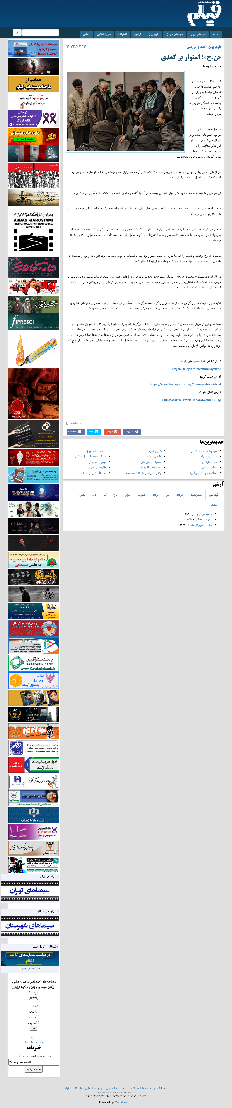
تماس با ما (85, 1088)
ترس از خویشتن (97, 461)
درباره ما (99, 1088)
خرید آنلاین (104, 34)
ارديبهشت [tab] (196, 494)
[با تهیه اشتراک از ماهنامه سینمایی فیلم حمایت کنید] (33, 83)
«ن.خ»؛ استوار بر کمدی (204, 451)
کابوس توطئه (154, 456)
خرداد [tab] (180, 494)
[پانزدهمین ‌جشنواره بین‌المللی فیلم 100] (33, 66)
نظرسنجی (111, 1088)
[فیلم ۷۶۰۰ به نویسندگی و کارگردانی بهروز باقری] (33, 197)
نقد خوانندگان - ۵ (151, 467)
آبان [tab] (116, 494)
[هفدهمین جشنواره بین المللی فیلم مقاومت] (33, 457)
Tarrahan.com (124, 1102)
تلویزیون (154, 34)
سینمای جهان (175, 34)
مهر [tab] (127, 494)
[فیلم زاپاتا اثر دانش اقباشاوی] (33, 393)
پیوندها (146, 1088)
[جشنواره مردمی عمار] (33, 492)
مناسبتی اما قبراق (96, 451)
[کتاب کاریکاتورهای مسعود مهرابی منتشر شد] (33, 175)
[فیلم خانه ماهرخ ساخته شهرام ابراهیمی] (33, 267)
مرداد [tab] (155, 494)
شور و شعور (155, 451)
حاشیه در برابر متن (151, 461)
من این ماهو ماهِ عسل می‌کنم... (89, 456)
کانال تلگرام (71, 1088)
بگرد (17, 32)
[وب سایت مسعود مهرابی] (33, 349)
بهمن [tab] (82, 494)
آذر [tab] (105, 494)
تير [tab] (168, 494)
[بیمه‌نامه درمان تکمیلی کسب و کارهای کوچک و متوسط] (33, 48)
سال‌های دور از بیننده (93, 472)
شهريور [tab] (141, 494)
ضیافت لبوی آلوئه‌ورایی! (203, 472)
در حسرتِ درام (209, 456)
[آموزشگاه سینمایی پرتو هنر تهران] (33, 433)
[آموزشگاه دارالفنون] (33, 576)
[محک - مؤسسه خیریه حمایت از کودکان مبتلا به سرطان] (33, 100)
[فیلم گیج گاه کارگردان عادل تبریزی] (33, 286)
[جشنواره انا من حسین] (33, 559)
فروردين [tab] (213, 494)
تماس (86, 34)
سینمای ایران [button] (198, 34)
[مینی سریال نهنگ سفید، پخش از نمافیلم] (33, 153)
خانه (215, 34)
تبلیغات (124, 1088)
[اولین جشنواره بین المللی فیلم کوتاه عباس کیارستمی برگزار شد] (33, 231)
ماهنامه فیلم (105, 1092)
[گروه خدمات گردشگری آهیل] (33, 474)
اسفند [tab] (214, 504)
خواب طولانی (209, 461)
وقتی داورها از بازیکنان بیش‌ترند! (143, 472)
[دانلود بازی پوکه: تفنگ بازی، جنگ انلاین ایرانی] (33, 135)
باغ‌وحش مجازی (97, 467)
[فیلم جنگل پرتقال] (33, 303)
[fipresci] (33, 321)
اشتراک (122, 34)
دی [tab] (94, 494)
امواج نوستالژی (209, 467)
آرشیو (137, 34)
